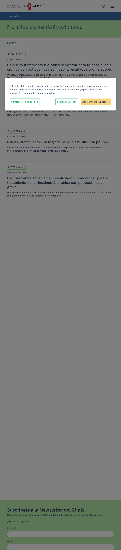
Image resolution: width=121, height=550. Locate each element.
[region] (60, 94)
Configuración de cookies (24, 102)
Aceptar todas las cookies (96, 102)
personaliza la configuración (39, 93)
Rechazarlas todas (66, 102)
